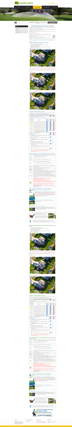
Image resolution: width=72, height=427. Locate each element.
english (56, 3)
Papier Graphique (43, 157)
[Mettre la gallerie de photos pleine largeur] (54, 3)
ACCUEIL (18, 7)
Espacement (50, 163)
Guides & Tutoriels (28, 421)
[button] (4, 14)
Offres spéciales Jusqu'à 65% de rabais (52, 22)
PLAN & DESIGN (37, 7)
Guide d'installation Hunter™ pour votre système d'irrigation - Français (43, 199)
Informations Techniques (52, 221)
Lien (48, 121)
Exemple (51, 159)
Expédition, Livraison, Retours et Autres (41, 421)
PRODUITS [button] (28, 7)
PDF (55, 35)
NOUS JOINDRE (46, 7)
